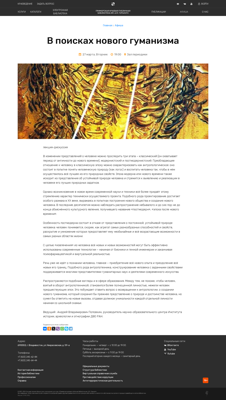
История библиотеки (28, 373)
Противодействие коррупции (98, 377)
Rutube (171, 353)
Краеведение (25, 4)
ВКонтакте (173, 345)
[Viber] (58, 328)
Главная (107, 25)
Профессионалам (27, 377)
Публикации (158, 12)
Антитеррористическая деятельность (103, 380)
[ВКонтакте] (45, 328)
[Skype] (66, 328)
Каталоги (35, 12)
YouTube (171, 349)
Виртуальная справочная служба (100, 373)
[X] (53, 328)
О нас (205, 12)
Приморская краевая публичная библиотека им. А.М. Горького (113, 12)
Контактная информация (30, 370)
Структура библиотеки (95, 370)
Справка (22, 380)
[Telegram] (71, 328)
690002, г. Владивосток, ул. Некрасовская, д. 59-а (44, 345)
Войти (204, 4)
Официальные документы (96, 366)
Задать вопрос (45, 4)
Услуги (22, 12)
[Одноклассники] (49, 328)
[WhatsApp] (62, 328)
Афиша (184, 12)
